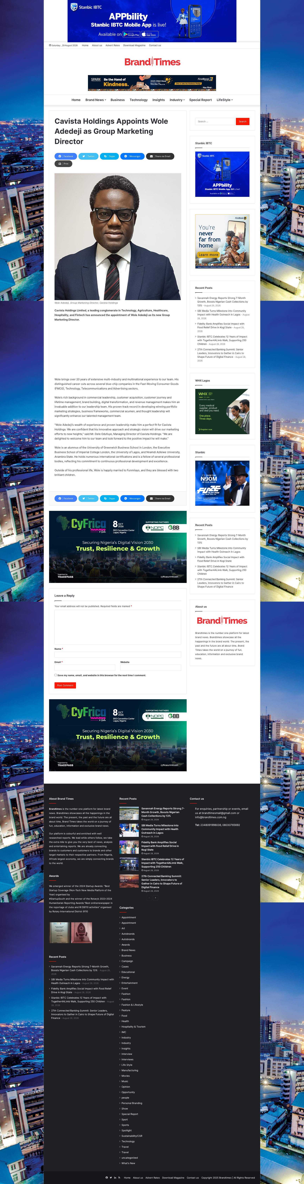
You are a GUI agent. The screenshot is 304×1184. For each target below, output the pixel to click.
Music (125, 1081)
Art (123, 928)
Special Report (200, 100)
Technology (139, 100)
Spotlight (127, 1130)
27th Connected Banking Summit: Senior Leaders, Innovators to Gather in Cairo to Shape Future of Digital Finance (220, 353)
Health (125, 1021)
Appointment (129, 917)
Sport (125, 1119)
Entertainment (130, 983)
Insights (159, 100)
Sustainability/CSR (132, 1135)
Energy (125, 977)
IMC (124, 1032)
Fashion (126, 993)
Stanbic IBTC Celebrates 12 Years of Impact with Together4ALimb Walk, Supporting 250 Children (222, 340)
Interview (127, 1054)
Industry (176, 100)
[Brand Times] (152, 62)
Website (124, 662)
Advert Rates (113, 45)
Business (118, 100)
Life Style (127, 1064)
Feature (126, 1010)
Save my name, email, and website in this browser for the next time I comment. (102, 675)
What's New (128, 1163)
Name (59, 648)
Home (85, 45)
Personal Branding (132, 1103)
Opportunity (128, 1092)
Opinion (126, 1086)
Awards (126, 944)
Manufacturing (130, 1070)
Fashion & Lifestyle (132, 1004)
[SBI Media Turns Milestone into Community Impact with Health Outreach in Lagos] (129, 830)
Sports (125, 1125)
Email (59, 662)
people (125, 1097)
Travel (125, 1146)
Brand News (95, 100)
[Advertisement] (118, 351)
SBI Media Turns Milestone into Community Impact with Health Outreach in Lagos (160, 829)
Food (124, 1015)
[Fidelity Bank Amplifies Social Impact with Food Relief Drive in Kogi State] (129, 847)
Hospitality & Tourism (133, 1026)
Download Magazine (134, 45)
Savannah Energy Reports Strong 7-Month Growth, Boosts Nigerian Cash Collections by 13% (222, 302)
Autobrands (128, 933)
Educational (128, 972)
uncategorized (130, 1157)
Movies (126, 1075)
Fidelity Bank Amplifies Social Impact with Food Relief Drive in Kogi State (160, 846)
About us (97, 45)
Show (125, 1108)
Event (125, 988)
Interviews (127, 1059)
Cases (125, 966)
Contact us (155, 45)
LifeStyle (223, 100)
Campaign (127, 961)
